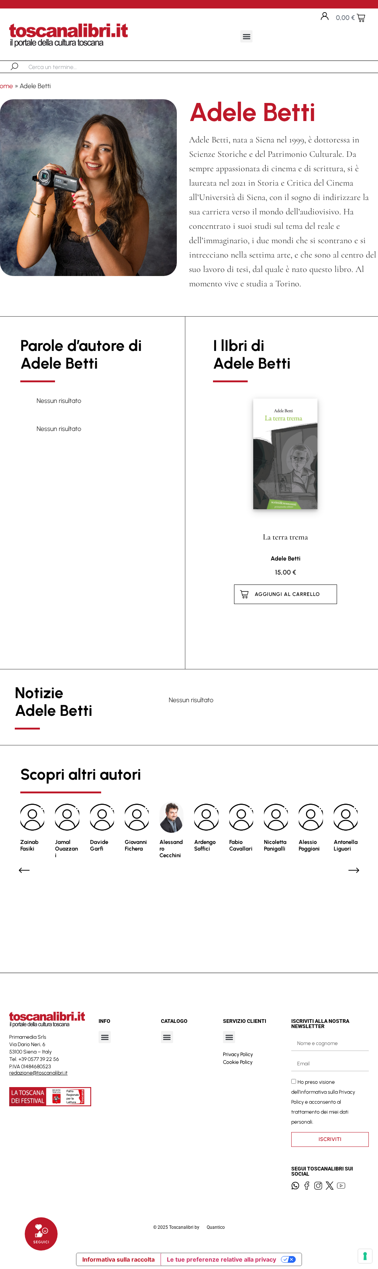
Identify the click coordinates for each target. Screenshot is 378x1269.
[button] (246, 36)
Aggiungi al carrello (287, 594)
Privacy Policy (238, 1054)
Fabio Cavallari (240, 845)
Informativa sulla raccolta (118, 1259)
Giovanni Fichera (136, 845)
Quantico (216, 1227)
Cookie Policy (237, 1062)
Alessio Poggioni (309, 845)
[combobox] (66, 67)
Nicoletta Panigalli (275, 845)
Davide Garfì (99, 845)
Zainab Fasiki (29, 845)
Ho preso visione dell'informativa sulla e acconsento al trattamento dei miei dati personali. (323, 1102)
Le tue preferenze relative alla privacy (221, 1259)
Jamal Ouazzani (66, 849)
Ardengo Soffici (205, 845)
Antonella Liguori (346, 845)
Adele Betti (285, 558)
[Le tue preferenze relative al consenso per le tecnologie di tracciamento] (365, 1256)
